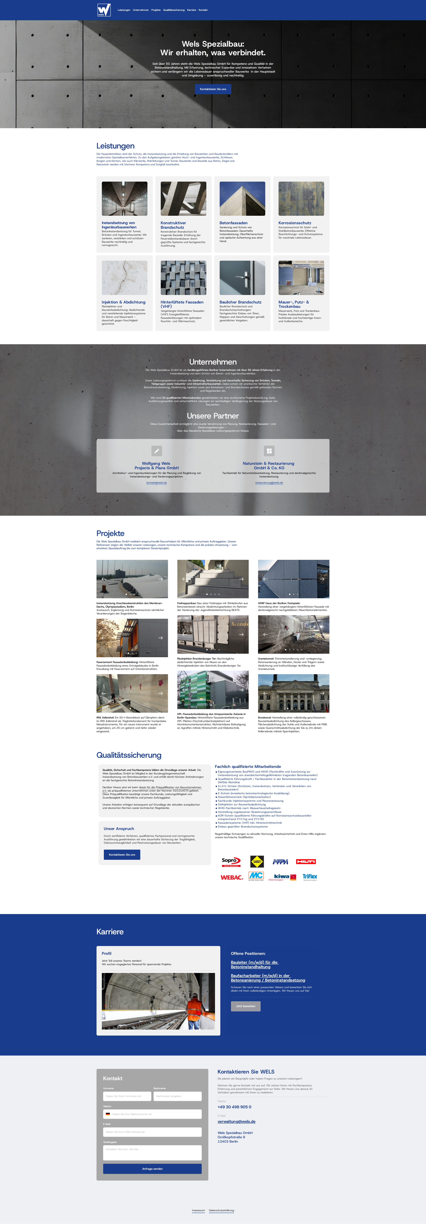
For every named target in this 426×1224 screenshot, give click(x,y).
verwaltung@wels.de (236, 1121)
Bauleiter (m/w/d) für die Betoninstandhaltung (255, 964)
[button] (161, 579)
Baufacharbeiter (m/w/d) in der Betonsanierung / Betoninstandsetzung (268, 978)
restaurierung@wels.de (269, 482)
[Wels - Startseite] (104, 10)
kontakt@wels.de (156, 482)
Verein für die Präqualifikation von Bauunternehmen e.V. (152, 789)
